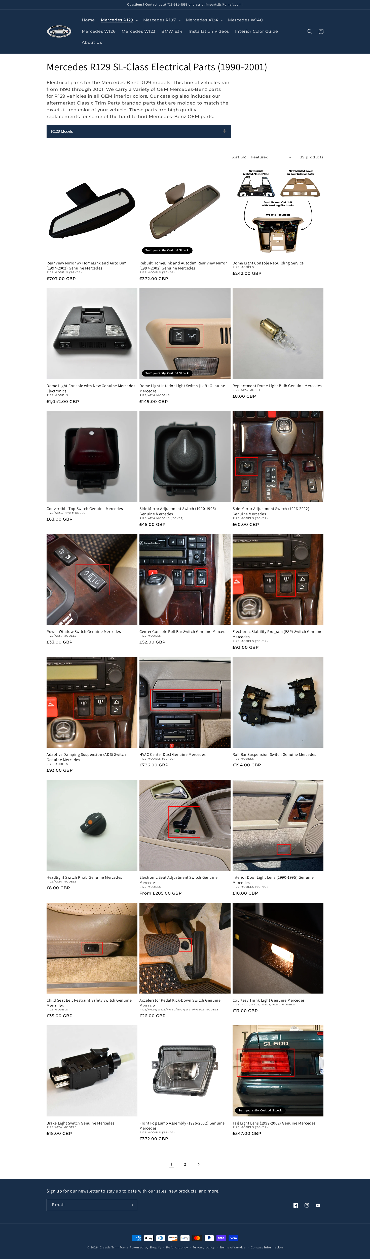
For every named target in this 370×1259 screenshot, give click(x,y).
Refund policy (177, 1247)
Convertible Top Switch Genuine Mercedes (85, 508)
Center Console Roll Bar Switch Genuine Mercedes (184, 631)
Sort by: (239, 157)
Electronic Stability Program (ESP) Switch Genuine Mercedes (277, 634)
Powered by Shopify (145, 1247)
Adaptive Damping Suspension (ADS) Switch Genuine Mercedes (86, 757)
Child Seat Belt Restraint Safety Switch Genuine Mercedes (89, 1003)
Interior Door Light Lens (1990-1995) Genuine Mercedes (273, 880)
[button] (119, 20)
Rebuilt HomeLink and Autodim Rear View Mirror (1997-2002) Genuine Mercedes (183, 266)
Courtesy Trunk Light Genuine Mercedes (269, 1000)
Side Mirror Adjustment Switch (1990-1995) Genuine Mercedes (177, 511)
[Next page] (198, 1164)
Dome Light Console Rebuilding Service (268, 263)
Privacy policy (204, 1247)
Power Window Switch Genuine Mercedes (84, 631)
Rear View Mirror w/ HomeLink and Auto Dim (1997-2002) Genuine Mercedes (87, 266)
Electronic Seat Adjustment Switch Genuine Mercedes (178, 880)
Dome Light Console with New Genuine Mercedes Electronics (91, 388)
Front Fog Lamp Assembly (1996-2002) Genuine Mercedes (182, 1126)
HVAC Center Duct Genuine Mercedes (172, 754)
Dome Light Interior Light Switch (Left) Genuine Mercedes (182, 388)
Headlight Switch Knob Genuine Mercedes (84, 877)
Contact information (267, 1247)
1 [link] (171, 1164)
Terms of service (233, 1247)
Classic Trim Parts (114, 1247)
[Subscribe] (131, 1205)
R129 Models (62, 131)
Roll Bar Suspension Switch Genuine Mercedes (274, 754)
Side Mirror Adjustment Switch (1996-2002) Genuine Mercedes (271, 511)
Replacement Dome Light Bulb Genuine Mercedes (277, 385)
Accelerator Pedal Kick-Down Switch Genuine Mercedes (179, 1003)
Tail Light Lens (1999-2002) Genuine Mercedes (274, 1123)
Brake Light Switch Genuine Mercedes (81, 1123)
